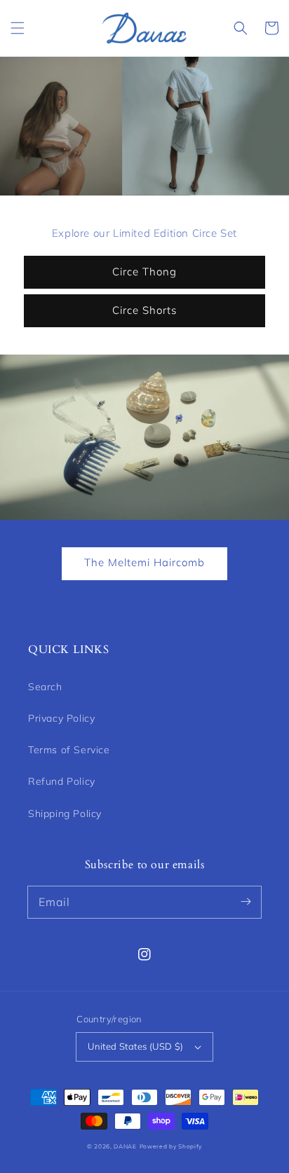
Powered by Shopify (171, 1146)
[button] (17, 28)
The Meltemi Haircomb (144, 562)
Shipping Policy (65, 813)
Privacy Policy (61, 718)
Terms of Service (69, 749)
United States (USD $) (135, 1046)
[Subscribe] (245, 901)
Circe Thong (144, 271)
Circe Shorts (144, 310)
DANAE (125, 1146)
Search (45, 686)
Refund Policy (61, 781)
